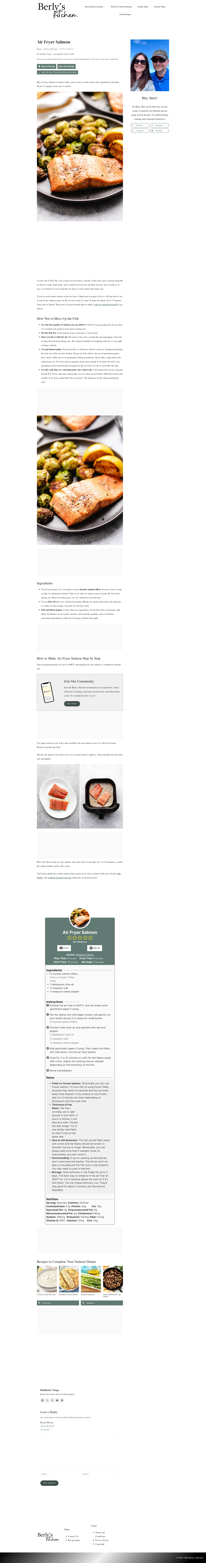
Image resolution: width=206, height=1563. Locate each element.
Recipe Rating (46, 1422)
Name (44, 1474)
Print (66, 948)
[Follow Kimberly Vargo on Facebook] (42, 1400)
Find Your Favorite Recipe (121, 6)
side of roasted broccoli (106, 304)
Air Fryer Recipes (51, 49)
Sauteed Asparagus (88, 1294)
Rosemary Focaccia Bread (68, 1294)
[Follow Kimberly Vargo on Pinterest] (62, 1400)
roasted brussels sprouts (59, 877)
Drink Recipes (125, 14)
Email (86, 1474)
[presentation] (47, 1279)
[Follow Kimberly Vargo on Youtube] (57, 1400)
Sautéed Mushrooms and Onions (112, 1295)
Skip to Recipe (48, 66)
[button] (69, 937)
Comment (45, 1429)
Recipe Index (74, 1540)
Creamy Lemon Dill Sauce (46, 1294)
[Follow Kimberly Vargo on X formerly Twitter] (47, 1400)
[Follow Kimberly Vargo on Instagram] (52, 1400)
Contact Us (73, 1536)
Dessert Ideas (159, 6)
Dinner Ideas (143, 6)
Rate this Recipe (66, 66)
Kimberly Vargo (46, 54)
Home (39, 49)
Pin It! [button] (96, 948)
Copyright (100, 1544)
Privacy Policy (102, 1540)
